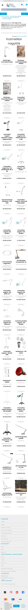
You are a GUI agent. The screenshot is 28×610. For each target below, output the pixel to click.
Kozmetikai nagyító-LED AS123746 (7, 322)
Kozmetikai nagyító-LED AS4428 (21, 99)
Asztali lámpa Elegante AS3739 (7, 494)
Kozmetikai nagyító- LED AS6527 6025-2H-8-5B (21, 137)
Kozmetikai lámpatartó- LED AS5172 (7, 439)
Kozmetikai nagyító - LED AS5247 (21, 168)
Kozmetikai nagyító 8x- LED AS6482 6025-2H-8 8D (7, 169)
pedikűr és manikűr (5, 527)
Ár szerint (18, 36)
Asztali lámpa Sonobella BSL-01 (21, 261)
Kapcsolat (3, 562)
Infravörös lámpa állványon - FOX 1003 (7, 201)
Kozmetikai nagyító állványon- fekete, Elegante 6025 (7, 137)
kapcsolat (3, 552)
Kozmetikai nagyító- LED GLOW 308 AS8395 (21, 201)
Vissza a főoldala (5, 16)
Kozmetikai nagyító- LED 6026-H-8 (7, 292)
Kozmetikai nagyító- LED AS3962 (21, 231)
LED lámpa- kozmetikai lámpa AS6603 (21, 61)
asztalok (3, 521)
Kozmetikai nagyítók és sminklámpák (10, 17)
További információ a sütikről (23, 606)
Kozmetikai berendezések (15, 16)
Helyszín (3, 560)
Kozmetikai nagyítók (6, 18)
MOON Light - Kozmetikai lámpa (7, 61)
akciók (2, 546)
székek (2, 524)
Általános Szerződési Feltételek (8, 571)
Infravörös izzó (21, 380)
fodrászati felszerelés (6, 541)
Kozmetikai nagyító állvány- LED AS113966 (7, 409)
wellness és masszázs (6, 530)
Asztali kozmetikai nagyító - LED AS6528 (21, 322)
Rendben (16, 606)
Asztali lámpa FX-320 (21, 494)
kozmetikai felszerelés (6, 533)
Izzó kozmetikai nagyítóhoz (7, 262)
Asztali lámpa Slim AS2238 (21, 437)
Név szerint (24, 36)
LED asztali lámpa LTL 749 (21, 466)
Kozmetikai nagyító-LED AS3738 (21, 292)
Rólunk (2, 557)
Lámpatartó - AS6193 (7, 381)
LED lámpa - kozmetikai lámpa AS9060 (7, 99)
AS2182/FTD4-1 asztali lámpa (7, 468)
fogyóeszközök (4, 539)
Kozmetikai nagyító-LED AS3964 (7, 231)
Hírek (2, 565)
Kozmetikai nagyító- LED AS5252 (21, 409)
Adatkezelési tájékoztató (6, 568)
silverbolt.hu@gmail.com (18, 1)
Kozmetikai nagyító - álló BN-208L (7, 353)
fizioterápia (3, 536)
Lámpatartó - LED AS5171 (21, 352)
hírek (2, 549)
